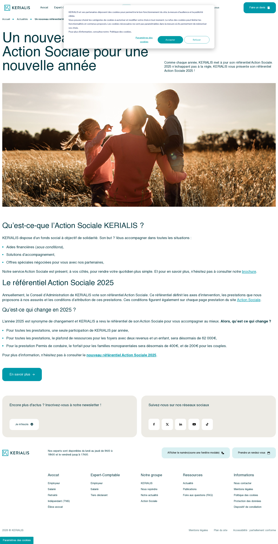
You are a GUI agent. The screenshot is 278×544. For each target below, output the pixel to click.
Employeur (54, 483)
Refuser (197, 39)
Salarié (52, 489)
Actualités (22, 19)
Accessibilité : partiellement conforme (254, 530)
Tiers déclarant (99, 495)
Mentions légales (243, 489)
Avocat (44, 7)
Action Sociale (248, 300)
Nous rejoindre (149, 489)
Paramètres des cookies (144, 39)
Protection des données (247, 501)
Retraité (52, 495)
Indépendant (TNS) (59, 501)
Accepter (170, 39)
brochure (249, 271)
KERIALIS (147, 483)
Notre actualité (149, 495)
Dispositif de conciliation (247, 507)
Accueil (6, 19)
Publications (190, 489)
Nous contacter (242, 483)
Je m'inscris (21, 424)
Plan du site (220, 530)
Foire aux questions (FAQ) (198, 495)
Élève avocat (55, 507)
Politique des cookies (246, 495)
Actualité (188, 483)
